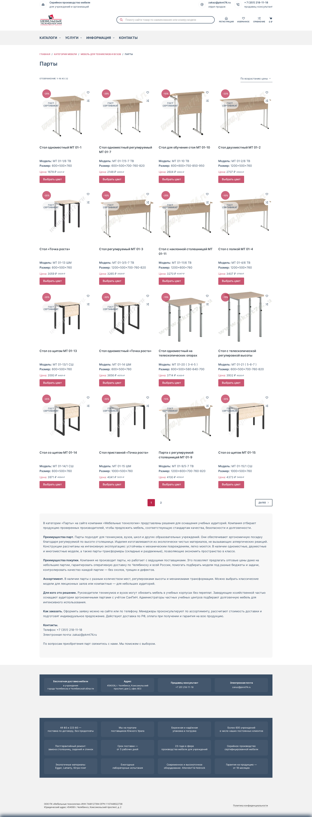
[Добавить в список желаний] (88, 92)
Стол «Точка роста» (55, 249)
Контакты (128, 38)
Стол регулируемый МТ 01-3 (121, 249)
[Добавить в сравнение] (88, 101)
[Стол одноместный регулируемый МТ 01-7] (126, 114)
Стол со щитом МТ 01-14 (58, 452)
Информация (98, 38)
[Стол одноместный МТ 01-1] (67, 114)
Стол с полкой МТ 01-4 (235, 249)
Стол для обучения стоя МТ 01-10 (184, 147)
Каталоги (48, 38)
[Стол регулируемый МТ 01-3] (126, 215)
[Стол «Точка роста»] (67, 215)
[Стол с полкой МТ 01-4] (245, 215)
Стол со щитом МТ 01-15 (237, 452)
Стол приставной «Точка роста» (123, 452)
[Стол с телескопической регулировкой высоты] (245, 317)
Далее (262, 502)
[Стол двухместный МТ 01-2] (245, 114)
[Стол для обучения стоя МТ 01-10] (186, 114)
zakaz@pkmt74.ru (241, 687)
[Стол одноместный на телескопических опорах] (186, 317)
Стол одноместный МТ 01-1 (60, 147)
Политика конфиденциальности (250, 805)
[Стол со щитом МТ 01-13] (67, 317)
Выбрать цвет (52, 179)
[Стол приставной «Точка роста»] (126, 419)
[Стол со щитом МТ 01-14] (67, 419)
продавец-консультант (258, 6)
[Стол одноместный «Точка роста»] (126, 317)
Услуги (71, 38)
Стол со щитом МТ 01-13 (58, 351)
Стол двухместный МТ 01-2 (239, 147)
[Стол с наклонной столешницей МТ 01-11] (186, 215)
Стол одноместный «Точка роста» (125, 351)
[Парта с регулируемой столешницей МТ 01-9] (186, 419)
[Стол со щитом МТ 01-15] (245, 419)
